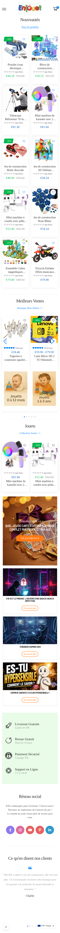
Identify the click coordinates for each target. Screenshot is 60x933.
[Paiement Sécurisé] (8, 756)
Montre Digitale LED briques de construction (44, 359)
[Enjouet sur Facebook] (10, 830)
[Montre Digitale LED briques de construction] (44, 329)
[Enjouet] (15, 388)
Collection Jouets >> (30, 433)
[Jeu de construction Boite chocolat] (15, 150)
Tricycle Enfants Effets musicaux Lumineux (44, 272)
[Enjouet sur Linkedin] (49, 830)
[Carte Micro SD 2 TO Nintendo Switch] (15, 329)
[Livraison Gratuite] (8, 725)
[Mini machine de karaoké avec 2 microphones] (45, 99)
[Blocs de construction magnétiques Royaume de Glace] (45, 48)
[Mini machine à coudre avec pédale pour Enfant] (15, 201)
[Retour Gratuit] (8, 740)
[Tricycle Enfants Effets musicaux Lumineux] (45, 252)
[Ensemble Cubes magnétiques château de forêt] (15, 252)
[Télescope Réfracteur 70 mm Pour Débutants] (15, 99)
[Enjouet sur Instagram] (20, 830)
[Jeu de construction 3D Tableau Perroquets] (45, 150)
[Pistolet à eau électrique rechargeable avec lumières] (15, 48)
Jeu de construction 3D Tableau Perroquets (44, 170)
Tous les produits (30, 27)
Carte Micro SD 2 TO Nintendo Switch (15, 359)
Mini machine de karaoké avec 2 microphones (44, 119)
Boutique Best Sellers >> (30, 308)
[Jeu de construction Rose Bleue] (45, 201)
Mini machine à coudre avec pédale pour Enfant (15, 221)
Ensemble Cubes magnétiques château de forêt (15, 272)
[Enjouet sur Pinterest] (40, 830)
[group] (15, 72)
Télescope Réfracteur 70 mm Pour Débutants (15, 119)
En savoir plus (30, 538)
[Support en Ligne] (8, 771)
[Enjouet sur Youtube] (30, 830)
